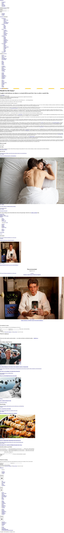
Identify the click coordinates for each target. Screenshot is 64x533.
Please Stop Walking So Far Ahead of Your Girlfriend (8, 413)
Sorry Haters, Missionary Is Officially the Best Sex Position (8, 206)
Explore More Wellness (3, 402)
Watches (5, 34)
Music (5, 27)
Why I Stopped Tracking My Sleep (5, 400)
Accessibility (4, 528)
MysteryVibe (42, 126)
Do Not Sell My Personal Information (7, 530)
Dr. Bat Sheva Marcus (56, 122)
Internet (5, 28)
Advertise (3, 524)
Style (2, 3)
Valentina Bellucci (32, 136)
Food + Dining (4, 56)
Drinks (5, 19)
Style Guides (6, 33)
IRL (2, 483)
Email (1, 463)
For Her (5, 48)
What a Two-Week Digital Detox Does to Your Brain (8, 375)
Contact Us (3, 523)
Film (4, 25)
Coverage (3, 482)
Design (5, 26)
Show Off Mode (6, 22)
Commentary (4, 66)
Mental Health (6, 40)
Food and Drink (4, 82)
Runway (5, 32)
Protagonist (3, 485)
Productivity (3, 77)
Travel (5, 50)
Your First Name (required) (13, 449)
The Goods (3, 5)
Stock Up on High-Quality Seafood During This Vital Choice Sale (10, 440)
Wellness (3, 4)
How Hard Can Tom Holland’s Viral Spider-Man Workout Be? (10, 371)
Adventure (5, 21)
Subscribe (5, 7)
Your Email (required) (12, 448)
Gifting (5, 51)
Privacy (3, 526)
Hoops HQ (3, 6)
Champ (3, 484)
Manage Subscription (5, 529)
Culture (3, 2)
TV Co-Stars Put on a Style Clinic (5, 408)
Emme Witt (20, 114)
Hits (2, 481)
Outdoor (5, 47)
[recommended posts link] (10, 364)
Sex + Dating (6, 88)
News (4, 31)
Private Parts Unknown (14, 108)
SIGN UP (1, 464)
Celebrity (5, 30)
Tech (4, 49)
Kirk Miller (2, 95)
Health (5, 38)
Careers (3, 527)
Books (3, 498)
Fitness (5, 37)
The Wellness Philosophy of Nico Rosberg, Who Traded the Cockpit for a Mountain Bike (14, 366)
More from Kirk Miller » (3, 149)
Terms (3, 525)
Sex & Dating (6, 23)
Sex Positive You (60, 134)
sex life (42, 122)
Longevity (5, 39)
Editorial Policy (4, 522)
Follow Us (1, 53)
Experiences (4, 18)
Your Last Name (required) (13, 450)
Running (5, 42)
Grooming (5, 35)
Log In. (7, 222)
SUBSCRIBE (2, 214)
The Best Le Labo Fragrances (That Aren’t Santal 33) (7, 240)
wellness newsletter (34, 212)
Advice (5, 36)
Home (3, 81)
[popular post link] (8, 237)
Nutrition (3, 76)
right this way (36, 338)
